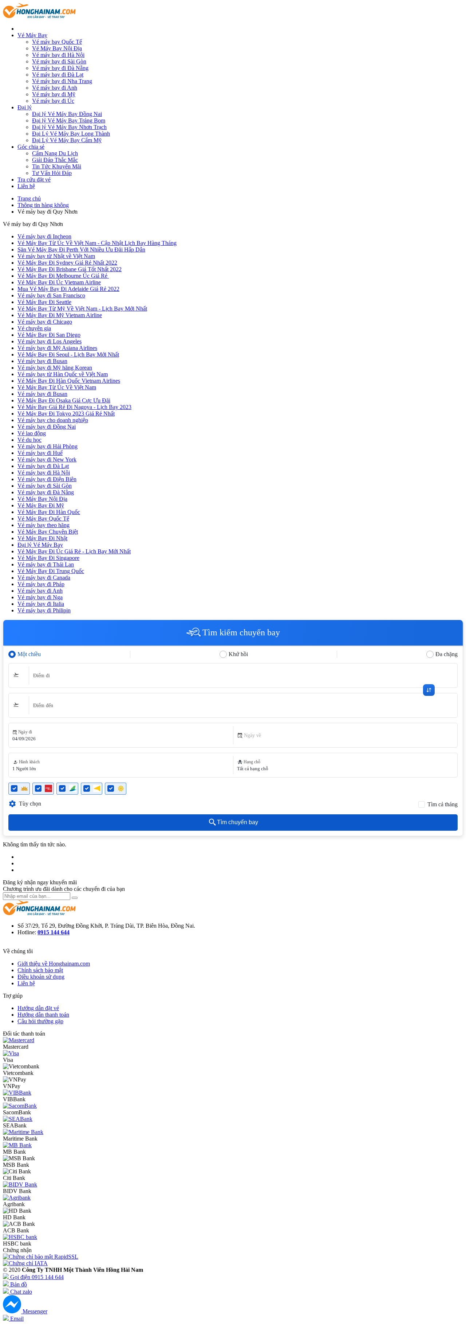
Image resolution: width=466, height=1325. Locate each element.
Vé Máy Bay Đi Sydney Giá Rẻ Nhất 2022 (67, 263)
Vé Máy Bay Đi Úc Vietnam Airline (59, 282)
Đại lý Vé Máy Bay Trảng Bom (68, 120)
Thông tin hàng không (43, 205)
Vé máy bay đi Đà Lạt (57, 74)
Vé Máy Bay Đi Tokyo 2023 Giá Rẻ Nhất (66, 413)
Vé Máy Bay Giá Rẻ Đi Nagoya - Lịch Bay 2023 (74, 407)
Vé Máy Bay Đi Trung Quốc (50, 571)
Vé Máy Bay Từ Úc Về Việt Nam (56, 387)
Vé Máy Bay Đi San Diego (48, 335)
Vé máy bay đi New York (46, 459)
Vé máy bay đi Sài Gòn (59, 61)
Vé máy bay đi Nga (40, 597)
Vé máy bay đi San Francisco (51, 295)
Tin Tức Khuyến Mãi (56, 166)
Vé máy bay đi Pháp (40, 584)
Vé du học (29, 440)
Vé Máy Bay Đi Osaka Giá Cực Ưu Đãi (63, 400)
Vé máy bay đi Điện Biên (46, 479)
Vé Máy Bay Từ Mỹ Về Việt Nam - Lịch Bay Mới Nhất (82, 308)
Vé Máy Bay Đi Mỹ (40, 505)
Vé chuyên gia (34, 328)
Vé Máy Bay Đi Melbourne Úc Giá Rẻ (63, 276)
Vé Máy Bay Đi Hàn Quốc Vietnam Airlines (68, 381)
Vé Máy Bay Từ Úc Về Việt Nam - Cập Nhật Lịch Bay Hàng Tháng (97, 243)
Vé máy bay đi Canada (43, 577)
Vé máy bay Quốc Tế (57, 42)
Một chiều (29, 654)
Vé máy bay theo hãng (43, 525)
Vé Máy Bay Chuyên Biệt (47, 532)
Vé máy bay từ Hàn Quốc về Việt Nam (62, 374)
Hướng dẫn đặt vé (38, 1008)
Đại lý (24, 107)
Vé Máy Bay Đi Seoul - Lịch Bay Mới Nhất (68, 354)
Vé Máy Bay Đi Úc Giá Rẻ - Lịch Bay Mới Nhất (74, 551)
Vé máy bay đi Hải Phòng (47, 446)
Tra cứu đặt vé (34, 179)
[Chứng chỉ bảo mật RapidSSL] (40, 1257)
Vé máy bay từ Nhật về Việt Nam (56, 256)
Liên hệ (26, 186)
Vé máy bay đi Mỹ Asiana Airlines (57, 348)
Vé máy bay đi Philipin (44, 610)
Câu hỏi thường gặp (40, 1021)
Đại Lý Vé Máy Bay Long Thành (71, 133)
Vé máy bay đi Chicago (44, 322)
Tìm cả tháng (442, 804)
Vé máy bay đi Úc (53, 101)
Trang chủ (29, 198)
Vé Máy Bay (32, 35)
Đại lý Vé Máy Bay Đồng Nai (67, 114)
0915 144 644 (53, 932)
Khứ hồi (238, 654)
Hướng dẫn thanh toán (43, 1015)
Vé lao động (31, 433)
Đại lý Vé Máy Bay (40, 545)
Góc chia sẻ (30, 147)
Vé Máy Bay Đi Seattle (44, 302)
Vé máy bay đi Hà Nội (58, 55)
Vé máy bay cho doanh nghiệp (52, 420)
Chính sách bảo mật (40, 970)
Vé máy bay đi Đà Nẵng (60, 68)
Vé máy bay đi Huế (40, 453)
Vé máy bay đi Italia (40, 604)
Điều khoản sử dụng (40, 977)
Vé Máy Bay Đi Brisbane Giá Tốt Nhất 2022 (69, 269)
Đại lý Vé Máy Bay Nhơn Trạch (69, 127)
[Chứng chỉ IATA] (25, 1263)
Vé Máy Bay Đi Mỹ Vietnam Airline (59, 315)
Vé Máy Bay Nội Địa (57, 48)
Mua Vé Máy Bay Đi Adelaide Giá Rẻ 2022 (68, 289)
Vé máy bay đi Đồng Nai (46, 427)
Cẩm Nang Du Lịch (55, 153)
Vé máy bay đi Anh (54, 88)
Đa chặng (446, 654)
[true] (75, 898)
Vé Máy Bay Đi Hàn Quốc (48, 512)
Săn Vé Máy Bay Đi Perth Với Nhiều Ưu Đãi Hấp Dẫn (81, 249)
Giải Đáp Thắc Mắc (55, 160)
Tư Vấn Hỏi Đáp (52, 173)
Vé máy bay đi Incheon (44, 236)
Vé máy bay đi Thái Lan (45, 564)
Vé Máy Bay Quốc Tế (43, 518)
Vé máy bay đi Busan (42, 361)
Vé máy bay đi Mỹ (53, 94)
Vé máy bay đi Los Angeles (49, 341)
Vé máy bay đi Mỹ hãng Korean (54, 368)
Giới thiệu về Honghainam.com (53, 963)
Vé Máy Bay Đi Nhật (42, 538)
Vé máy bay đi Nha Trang (62, 81)
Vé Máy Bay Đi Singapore (48, 558)
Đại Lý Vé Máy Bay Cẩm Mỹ (67, 140)
